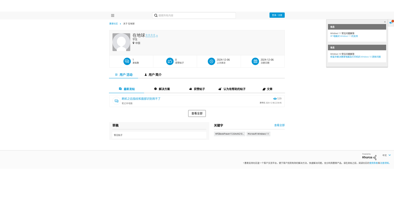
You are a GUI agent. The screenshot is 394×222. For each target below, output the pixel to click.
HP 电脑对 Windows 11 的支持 (344, 36)
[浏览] (112, 15)
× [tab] (385, 22)
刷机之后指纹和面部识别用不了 (141, 99)
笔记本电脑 (127, 103)
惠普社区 (113, 23)
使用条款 (373, 163)
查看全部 (197, 113)
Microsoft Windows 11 (258, 133)
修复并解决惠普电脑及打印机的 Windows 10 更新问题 (355, 56)
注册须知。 (385, 163)
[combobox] (194, 15)
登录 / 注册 (277, 15)
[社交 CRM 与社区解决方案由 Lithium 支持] (369, 156)
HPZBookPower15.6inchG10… (229, 133)
